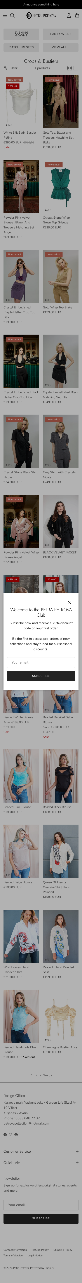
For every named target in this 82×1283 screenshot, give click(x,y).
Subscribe (41, 676)
